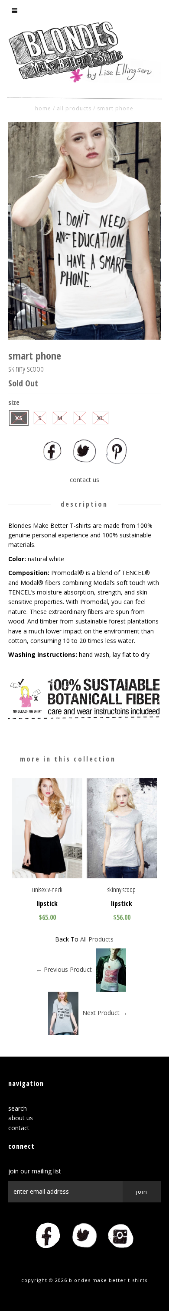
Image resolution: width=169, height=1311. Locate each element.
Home (43, 108)
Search (17, 1108)
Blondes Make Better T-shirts (108, 1280)
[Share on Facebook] (52, 461)
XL (100, 418)
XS (19, 418)
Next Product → (104, 1013)
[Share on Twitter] (85, 461)
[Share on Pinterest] (117, 461)
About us (20, 1118)
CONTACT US (84, 480)
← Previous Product (64, 969)
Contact (18, 1128)
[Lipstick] (47, 876)
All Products (74, 108)
